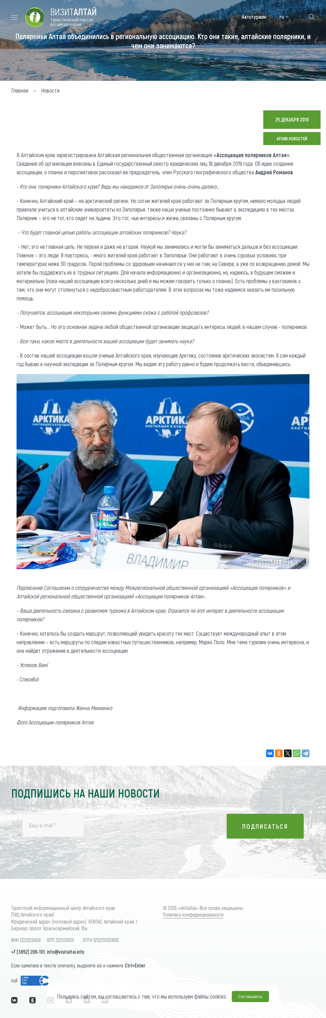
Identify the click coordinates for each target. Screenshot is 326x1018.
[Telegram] (305, 753)
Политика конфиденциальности (193, 914)
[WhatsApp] (297, 753)
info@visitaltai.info (65, 952)
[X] (288, 753)
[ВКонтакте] (270, 753)
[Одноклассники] (279, 753)
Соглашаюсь (250, 996)
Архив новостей (292, 138)
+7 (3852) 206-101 (28, 952)
